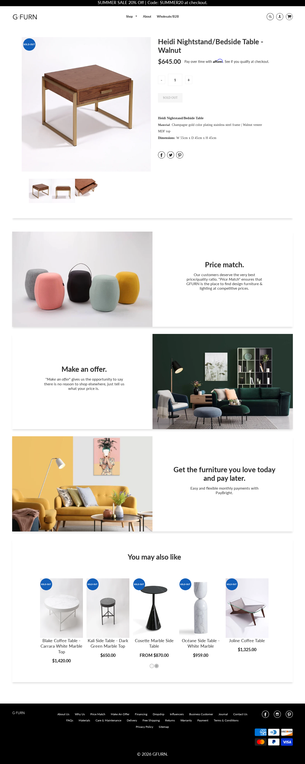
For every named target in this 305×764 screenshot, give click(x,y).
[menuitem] (132, 16)
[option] (86, 104)
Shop (129, 16)
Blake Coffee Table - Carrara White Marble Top (61, 646)
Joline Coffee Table (247, 640)
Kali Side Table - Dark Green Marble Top (108, 643)
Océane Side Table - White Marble (201, 643)
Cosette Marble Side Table (154, 643)
